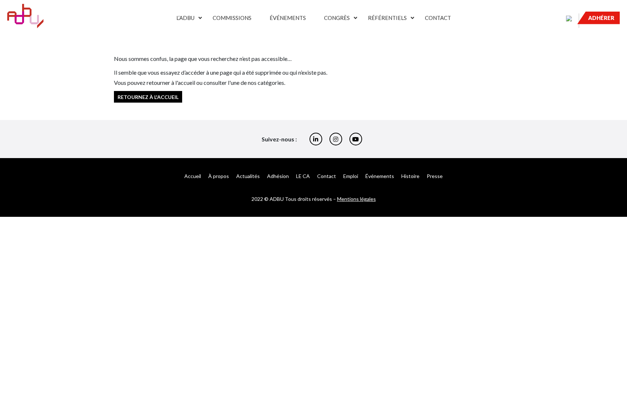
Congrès (337, 18)
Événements (288, 18)
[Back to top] (616, 376)
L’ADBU (185, 18)
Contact (438, 18)
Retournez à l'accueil (148, 97)
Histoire (410, 176)
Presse (435, 176)
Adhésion (278, 176)
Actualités (248, 176)
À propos (218, 176)
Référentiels (387, 18)
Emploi (350, 176)
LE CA (303, 176)
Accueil (192, 176)
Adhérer (601, 18)
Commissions (232, 18)
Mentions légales (356, 199)
